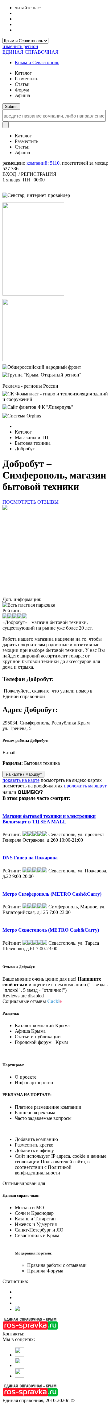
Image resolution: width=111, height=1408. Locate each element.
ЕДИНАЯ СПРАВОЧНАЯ (30, 52)
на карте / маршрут (23, 774)
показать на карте (20, 780)
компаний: (43, 163)
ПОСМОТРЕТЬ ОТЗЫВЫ (30, 502)
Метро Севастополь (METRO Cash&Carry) (50, 930)
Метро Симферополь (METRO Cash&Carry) (51, 894)
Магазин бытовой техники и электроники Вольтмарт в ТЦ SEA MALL (49, 818)
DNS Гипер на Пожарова (30, 857)
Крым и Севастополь (37, 62)
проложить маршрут (85, 785)
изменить (20, 46)
